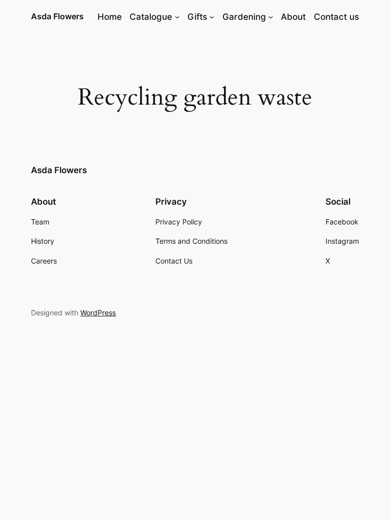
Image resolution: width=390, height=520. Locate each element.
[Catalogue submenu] (177, 16)
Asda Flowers (57, 16)
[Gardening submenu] (270, 16)
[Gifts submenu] (211, 16)
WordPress (98, 312)
